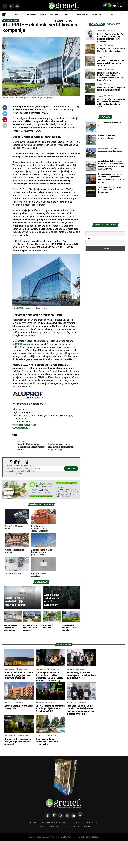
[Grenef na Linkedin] (73, 815)
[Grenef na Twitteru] (5, 114)
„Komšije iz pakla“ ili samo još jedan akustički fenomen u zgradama (110, 63)
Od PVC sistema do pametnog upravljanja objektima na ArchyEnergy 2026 (50, 708)
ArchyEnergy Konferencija (53, 823)
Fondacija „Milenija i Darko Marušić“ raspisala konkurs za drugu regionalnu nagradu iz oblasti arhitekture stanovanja (80, 711)
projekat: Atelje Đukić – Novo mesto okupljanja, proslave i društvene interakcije (18, 675)
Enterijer (96, 14)
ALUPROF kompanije (23, 344)
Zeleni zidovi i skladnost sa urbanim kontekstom (52, 599)
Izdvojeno (75, 826)
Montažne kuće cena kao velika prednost (30, 627)
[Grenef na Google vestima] (67, 815)
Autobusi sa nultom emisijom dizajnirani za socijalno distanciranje (109, 189)
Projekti (69, 14)
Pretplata (53, 826)
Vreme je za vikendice (48, 626)
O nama (43, 826)
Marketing (74, 823)
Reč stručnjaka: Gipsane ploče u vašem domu (11, 627)
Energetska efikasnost (51, 14)
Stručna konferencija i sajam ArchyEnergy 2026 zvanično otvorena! (18, 742)
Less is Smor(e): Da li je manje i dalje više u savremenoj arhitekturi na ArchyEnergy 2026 (111, 103)
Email (88, 238)
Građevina (31, 14)
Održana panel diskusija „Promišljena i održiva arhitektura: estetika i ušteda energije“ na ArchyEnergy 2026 (50, 677)
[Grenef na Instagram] (60, 815)
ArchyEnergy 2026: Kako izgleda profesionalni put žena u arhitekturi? (81, 675)
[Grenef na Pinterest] (5, 120)
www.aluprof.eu (20, 428)
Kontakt (87, 826)
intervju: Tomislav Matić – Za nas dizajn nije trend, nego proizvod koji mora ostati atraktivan (110, 38)
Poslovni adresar (90, 823)
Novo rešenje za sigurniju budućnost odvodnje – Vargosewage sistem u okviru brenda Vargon (110, 76)
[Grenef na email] (5, 126)
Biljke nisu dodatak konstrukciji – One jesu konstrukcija (47, 742)
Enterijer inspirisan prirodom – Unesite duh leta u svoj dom (111, 49)
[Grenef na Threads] (80, 814)
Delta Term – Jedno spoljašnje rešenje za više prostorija (111, 88)
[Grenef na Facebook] (5, 107)
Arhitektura (82, 14)
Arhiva (69, 21)
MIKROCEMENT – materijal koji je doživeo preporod (15, 601)
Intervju (109, 14)
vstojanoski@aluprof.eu (24, 425)
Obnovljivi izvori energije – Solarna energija (70, 627)
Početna (19, 14)
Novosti (59, 21)
